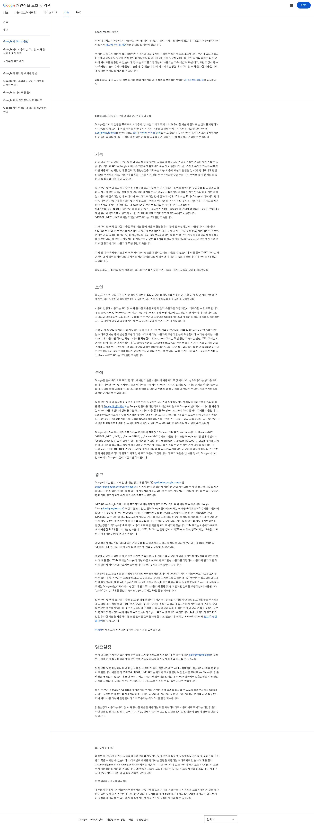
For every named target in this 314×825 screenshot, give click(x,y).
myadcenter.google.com (166, 482)
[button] (291, 5)
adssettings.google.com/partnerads (114, 486)
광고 (5, 29)
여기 (97, 629)
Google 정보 (96, 819)
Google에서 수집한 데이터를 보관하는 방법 (24, 109)
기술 (66, 12)
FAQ (78, 12)
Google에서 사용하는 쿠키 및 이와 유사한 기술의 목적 (24, 51)
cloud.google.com (111, 508)
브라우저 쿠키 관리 (13, 61)
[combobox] (220, 819)
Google (83, 819)
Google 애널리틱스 (114, 406)
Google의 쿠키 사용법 (15, 41)
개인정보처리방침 (25, 12)
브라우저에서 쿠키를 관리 (146, 132)
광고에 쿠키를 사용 (115, 44)
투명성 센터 (142, 819)
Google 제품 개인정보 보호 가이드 (22, 100)
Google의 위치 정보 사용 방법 (20, 73)
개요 (6, 12)
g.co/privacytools (104, 132)
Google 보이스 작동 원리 (17, 92)
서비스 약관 (50, 12)
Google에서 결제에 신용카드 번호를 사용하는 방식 (23, 83)
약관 (131, 819)
